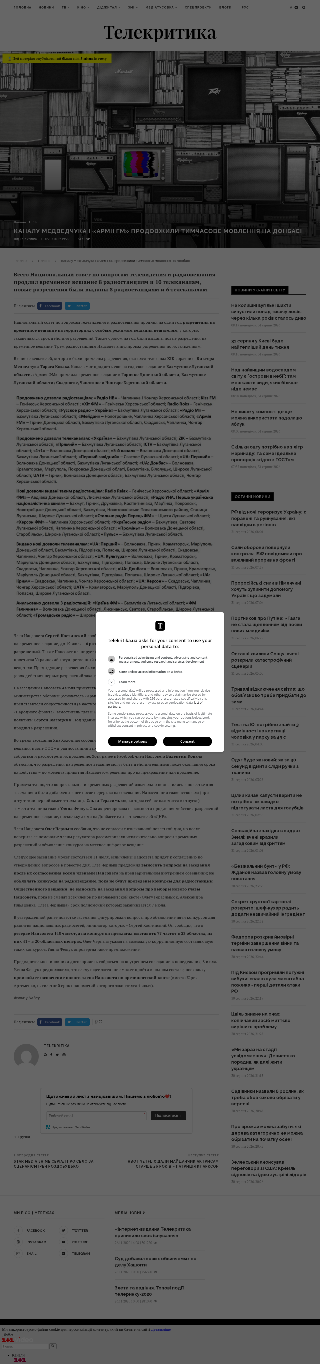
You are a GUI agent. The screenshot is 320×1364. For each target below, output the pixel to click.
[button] (160, 682)
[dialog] (160, 682)
